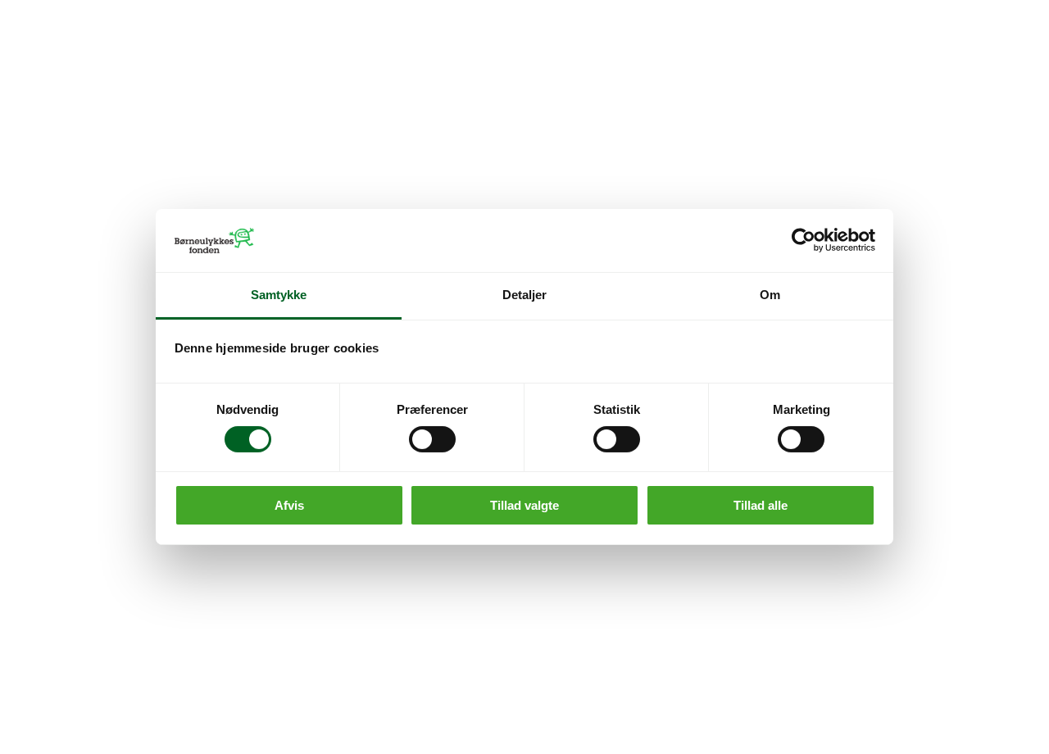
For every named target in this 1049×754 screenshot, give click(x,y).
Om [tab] (770, 295)
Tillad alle (760, 505)
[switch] (432, 439)
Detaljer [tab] (524, 295)
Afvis (289, 505)
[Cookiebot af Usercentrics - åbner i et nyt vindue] (803, 240)
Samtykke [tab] (279, 295)
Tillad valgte (524, 505)
